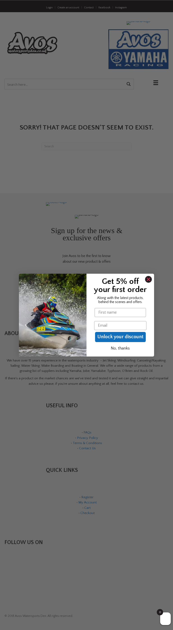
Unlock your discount (120, 337)
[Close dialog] (148, 279)
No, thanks (120, 348)
